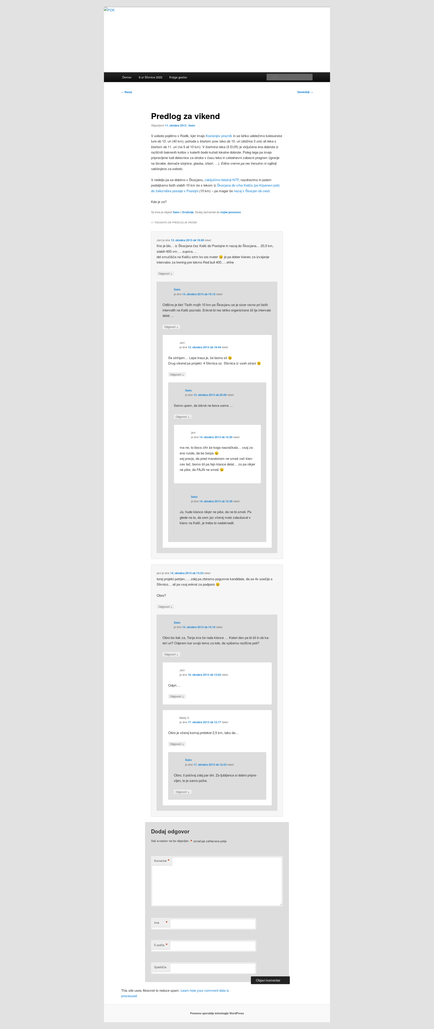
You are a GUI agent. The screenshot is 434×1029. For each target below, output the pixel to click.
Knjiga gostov (178, 77)
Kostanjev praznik (219, 135)
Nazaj (126, 92)
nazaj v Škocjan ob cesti (252, 190)
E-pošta (161, 945)
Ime (161, 922)
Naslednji (305, 92)
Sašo (192, 125)
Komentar (162, 860)
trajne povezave (230, 212)
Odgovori (165, 273)
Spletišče (160, 967)
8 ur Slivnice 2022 (150, 77)
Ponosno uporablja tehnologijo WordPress (217, 1013)
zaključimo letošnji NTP (222, 179)
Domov (127, 77)
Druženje (188, 212)
